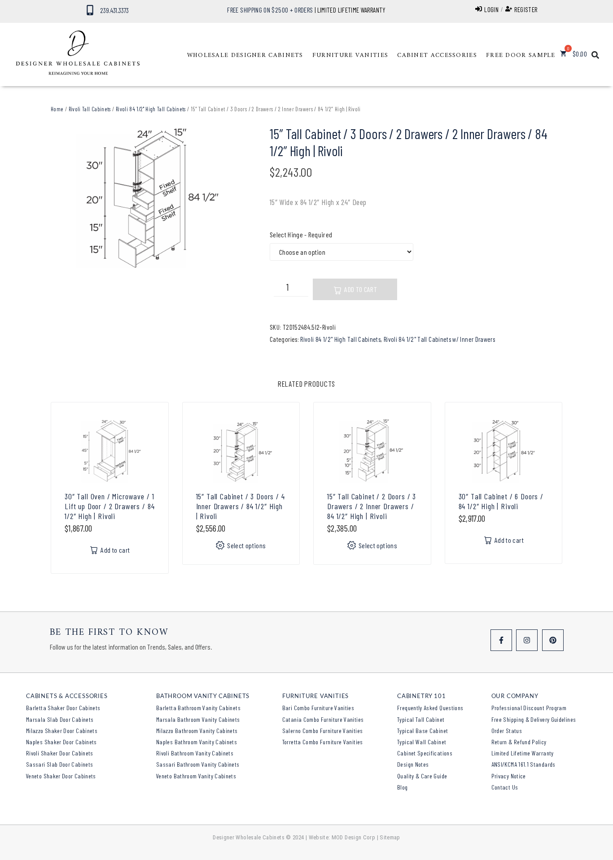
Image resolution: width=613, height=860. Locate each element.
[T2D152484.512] (147, 198)
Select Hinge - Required (301, 234)
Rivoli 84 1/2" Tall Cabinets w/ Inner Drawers (439, 339)
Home (57, 109)
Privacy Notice (508, 776)
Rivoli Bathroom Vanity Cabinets (194, 753)
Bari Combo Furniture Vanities (318, 708)
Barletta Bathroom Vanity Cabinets (198, 708)
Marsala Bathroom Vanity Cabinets (198, 719)
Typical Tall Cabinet (420, 719)
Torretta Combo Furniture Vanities (322, 742)
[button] (245, 55)
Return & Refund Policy (519, 742)
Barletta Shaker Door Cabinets (63, 708)
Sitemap (390, 837)
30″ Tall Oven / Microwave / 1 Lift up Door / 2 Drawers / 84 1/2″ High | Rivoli (109, 506)
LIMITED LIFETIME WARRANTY (351, 10)
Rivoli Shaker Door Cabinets (59, 753)
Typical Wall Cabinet (421, 742)
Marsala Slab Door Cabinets (59, 719)
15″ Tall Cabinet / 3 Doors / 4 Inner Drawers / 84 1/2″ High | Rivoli (240, 506)
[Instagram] (527, 640)
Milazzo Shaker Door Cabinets (61, 730)
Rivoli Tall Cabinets (90, 109)
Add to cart (360, 289)
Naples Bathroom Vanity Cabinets (196, 742)
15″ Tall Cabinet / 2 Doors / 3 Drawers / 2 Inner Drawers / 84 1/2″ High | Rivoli (371, 506)
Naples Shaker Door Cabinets (61, 742)
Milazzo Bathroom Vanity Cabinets (197, 730)
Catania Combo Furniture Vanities (323, 719)
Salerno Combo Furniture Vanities (322, 730)
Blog (402, 787)
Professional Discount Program (528, 708)
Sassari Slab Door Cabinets (59, 764)
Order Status (506, 730)
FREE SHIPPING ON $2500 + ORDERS (270, 10)
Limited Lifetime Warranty (522, 753)
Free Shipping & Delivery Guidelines (533, 719)
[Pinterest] (553, 640)
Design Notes (413, 764)
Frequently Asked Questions (430, 708)
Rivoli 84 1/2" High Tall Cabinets (151, 109)
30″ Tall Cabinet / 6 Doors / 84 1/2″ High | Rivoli (501, 501)
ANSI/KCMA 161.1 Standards (523, 764)
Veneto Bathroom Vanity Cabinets (196, 776)
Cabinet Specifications (424, 753)
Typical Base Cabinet (422, 730)
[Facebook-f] (501, 640)
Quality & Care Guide (422, 776)
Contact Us (504, 787)
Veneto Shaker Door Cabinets (61, 776)
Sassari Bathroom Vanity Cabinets (198, 764)
